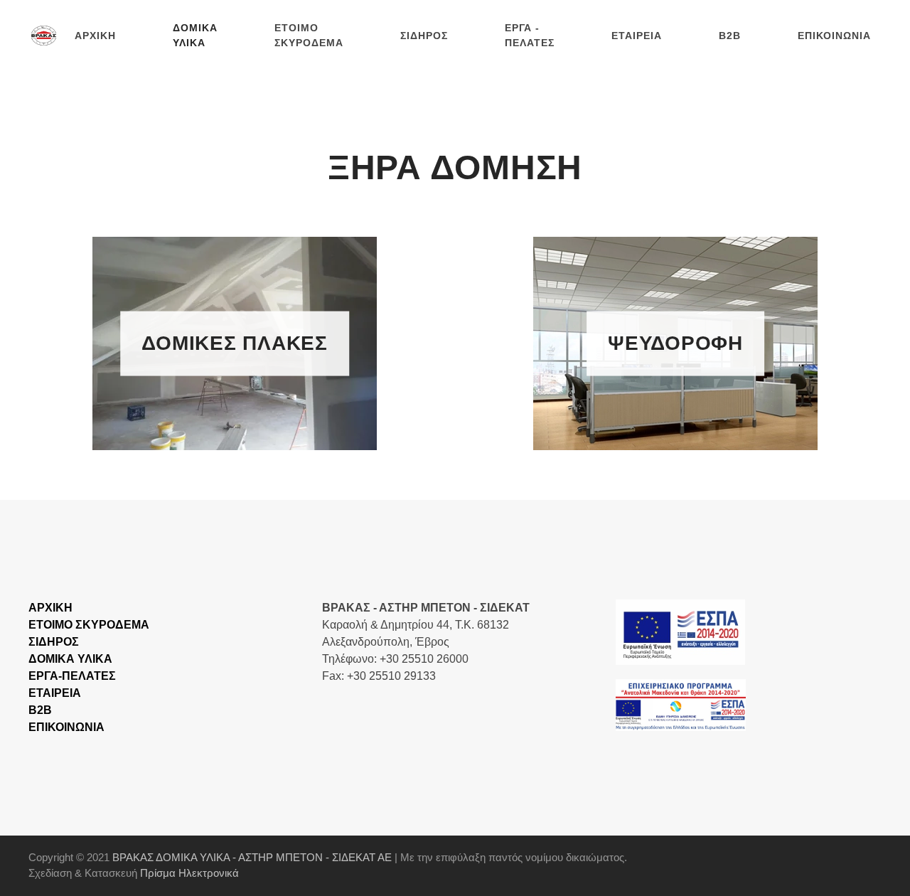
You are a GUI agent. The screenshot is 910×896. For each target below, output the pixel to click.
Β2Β (40, 710)
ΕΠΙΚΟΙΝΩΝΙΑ (834, 35)
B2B (730, 35)
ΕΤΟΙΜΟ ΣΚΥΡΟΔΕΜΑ (308, 35)
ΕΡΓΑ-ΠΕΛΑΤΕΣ (72, 676)
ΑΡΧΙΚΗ (95, 35)
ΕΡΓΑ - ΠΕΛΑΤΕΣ (530, 35)
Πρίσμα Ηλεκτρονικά (189, 873)
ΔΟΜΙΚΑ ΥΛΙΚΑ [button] (195, 35)
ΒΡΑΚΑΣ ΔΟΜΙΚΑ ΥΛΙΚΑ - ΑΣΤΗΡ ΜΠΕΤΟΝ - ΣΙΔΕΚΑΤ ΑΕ (252, 857)
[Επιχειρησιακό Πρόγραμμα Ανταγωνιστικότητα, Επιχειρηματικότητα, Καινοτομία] (680, 631)
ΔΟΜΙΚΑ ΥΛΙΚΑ (70, 659)
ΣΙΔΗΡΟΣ (424, 35)
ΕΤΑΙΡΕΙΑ (636, 35)
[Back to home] (46, 35)
